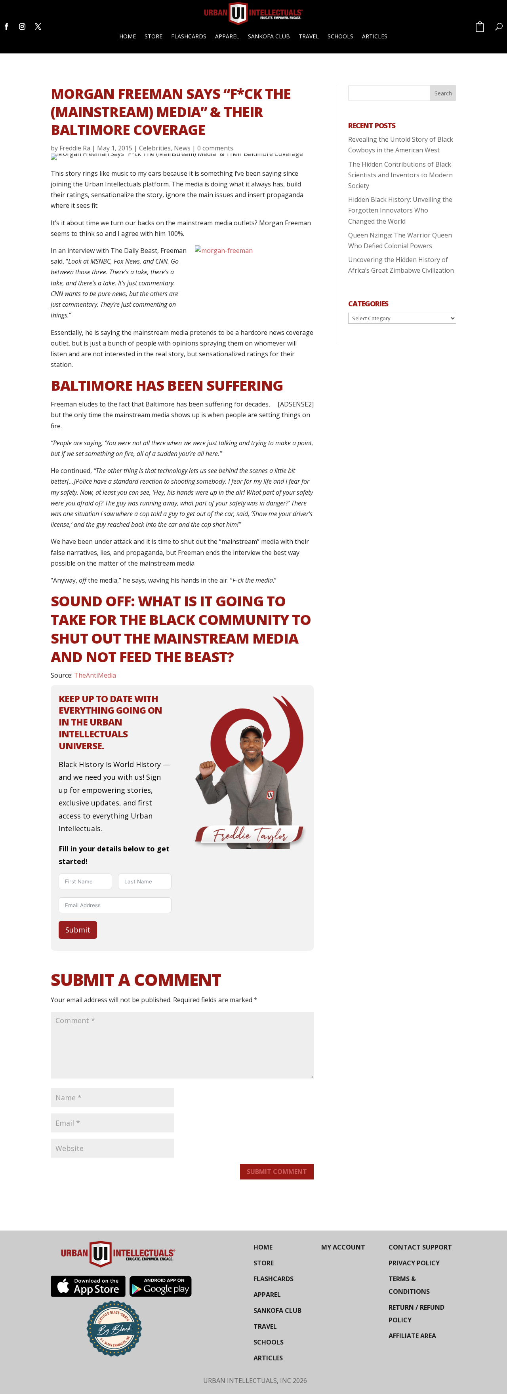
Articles (374, 36)
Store (153, 36)
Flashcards (188, 36)
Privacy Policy (414, 1263)
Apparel (227, 36)
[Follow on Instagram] (22, 26)
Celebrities (155, 148)
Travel (309, 36)
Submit (77, 929)
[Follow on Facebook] (6, 26)
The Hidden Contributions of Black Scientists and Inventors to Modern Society (400, 175)
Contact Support (420, 1247)
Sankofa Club (269, 36)
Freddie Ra (74, 148)
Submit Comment (277, 1171)
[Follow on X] (38, 26)
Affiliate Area (412, 1335)
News (182, 148)
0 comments (215, 148)
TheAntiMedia (95, 675)
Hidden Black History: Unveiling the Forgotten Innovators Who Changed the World (400, 210)
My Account (343, 1247)
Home (127, 36)
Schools (340, 36)
